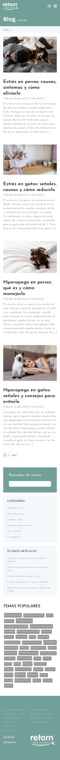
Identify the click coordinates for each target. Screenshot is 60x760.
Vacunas (48, 680)
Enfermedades (25, 658)
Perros (21, 674)
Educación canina (29, 653)
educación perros (49, 653)
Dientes (53, 648)
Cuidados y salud (14, 520)
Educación (11, 653)
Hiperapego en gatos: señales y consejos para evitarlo (29, 396)
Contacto (8, 730)
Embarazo (10, 658)
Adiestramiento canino (34, 615)
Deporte (25, 648)
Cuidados (51, 642)
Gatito (8, 664)
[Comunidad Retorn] (10, 8)
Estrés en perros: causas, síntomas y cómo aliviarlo (29, 87)
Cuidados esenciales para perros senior (24, 576)
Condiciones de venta (41, 718)
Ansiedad (10, 631)
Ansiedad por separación (29, 631)
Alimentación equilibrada (16, 626)
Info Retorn (38, 98)
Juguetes (39, 669)
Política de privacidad (41, 714)
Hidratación (41, 664)
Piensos (9, 680)
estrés (38, 658)
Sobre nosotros (11, 722)
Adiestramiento (14, 615)
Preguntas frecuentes (41, 710)
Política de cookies (40, 722)
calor (33, 637)
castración (44, 637)
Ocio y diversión (14, 531)
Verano (9, 686)
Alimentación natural (42, 626)
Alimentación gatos (15, 508)
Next (14, 455)
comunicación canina (32, 642)
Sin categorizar (13, 537)
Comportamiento (13, 642)
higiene (10, 669)
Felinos (48, 658)
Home (6, 29)
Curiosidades (12, 648)
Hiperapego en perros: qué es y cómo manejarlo (27, 288)
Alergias (9, 621)
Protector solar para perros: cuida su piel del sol (27, 582)
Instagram (9, 742)
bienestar (47, 631)
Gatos (28, 664)
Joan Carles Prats (24, 669)
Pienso (44, 675)
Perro (9, 675)
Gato (18, 664)
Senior (37, 680)
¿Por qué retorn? (12, 718)
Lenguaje (51, 669)
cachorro (9, 637)
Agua (50, 615)
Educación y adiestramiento (19, 525)
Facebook (9, 737)
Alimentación (25, 620)
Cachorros (22, 637)
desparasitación (39, 648)
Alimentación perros (16, 514)
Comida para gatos (13, 714)
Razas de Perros (23, 680)
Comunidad (9, 726)
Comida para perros (14, 710)
